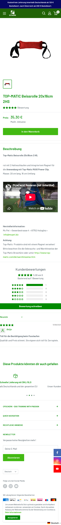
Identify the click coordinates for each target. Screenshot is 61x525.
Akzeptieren (13, 517)
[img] (6, 325)
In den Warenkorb (30, 131)
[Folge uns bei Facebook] (5, 486)
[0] (55, 13)
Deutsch (8, 471)
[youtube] (57, 469)
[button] (10, 107)
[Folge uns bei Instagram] (11, 486)
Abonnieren (13, 457)
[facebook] (57, 452)
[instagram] (57, 460)
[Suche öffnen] (43, 13)
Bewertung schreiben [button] (30, 306)
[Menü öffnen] (4, 13)
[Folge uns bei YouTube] (16, 486)
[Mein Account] (49, 13)
